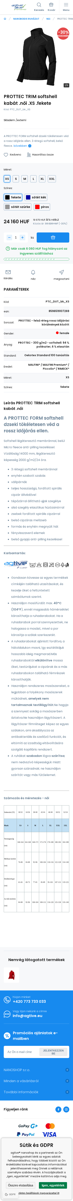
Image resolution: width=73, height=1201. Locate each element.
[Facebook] (58, 1109)
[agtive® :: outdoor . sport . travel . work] (5, 19)
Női (48, 18)
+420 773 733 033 (29, 1001)
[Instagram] (66, 1109)
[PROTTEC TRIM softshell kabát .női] (11, 975)
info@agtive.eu (27, 1015)
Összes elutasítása (20, 1185)
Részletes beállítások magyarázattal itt (36, 1192)
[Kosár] (51, 7)
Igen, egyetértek (53, 1185)
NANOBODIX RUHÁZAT (26, 18)
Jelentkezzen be (53, 1052)
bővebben (20, 146)
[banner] (19, 7)
